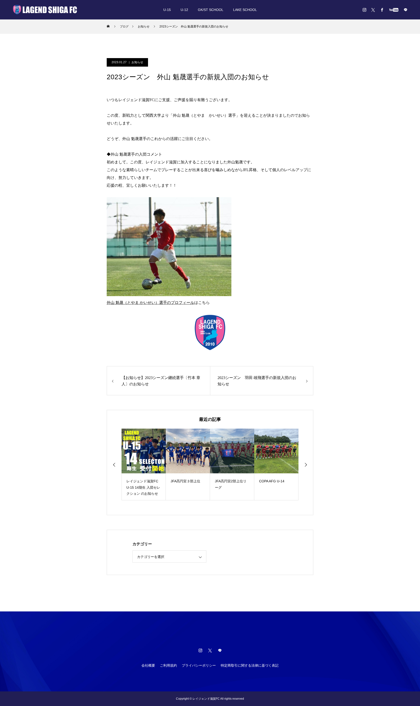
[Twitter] (373, 9)
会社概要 (148, 665)
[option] (144, 464)
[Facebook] (381, 9)
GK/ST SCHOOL (210, 10)
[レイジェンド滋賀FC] (45, 10)
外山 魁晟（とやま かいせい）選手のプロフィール (150, 302)
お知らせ (137, 62)
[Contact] (405, 9)
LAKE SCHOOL (245, 10)
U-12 (184, 10)
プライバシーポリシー (199, 665)
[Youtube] (393, 9)
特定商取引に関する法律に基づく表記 (250, 665)
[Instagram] (364, 9)
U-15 (167, 10)
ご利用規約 (168, 665)
